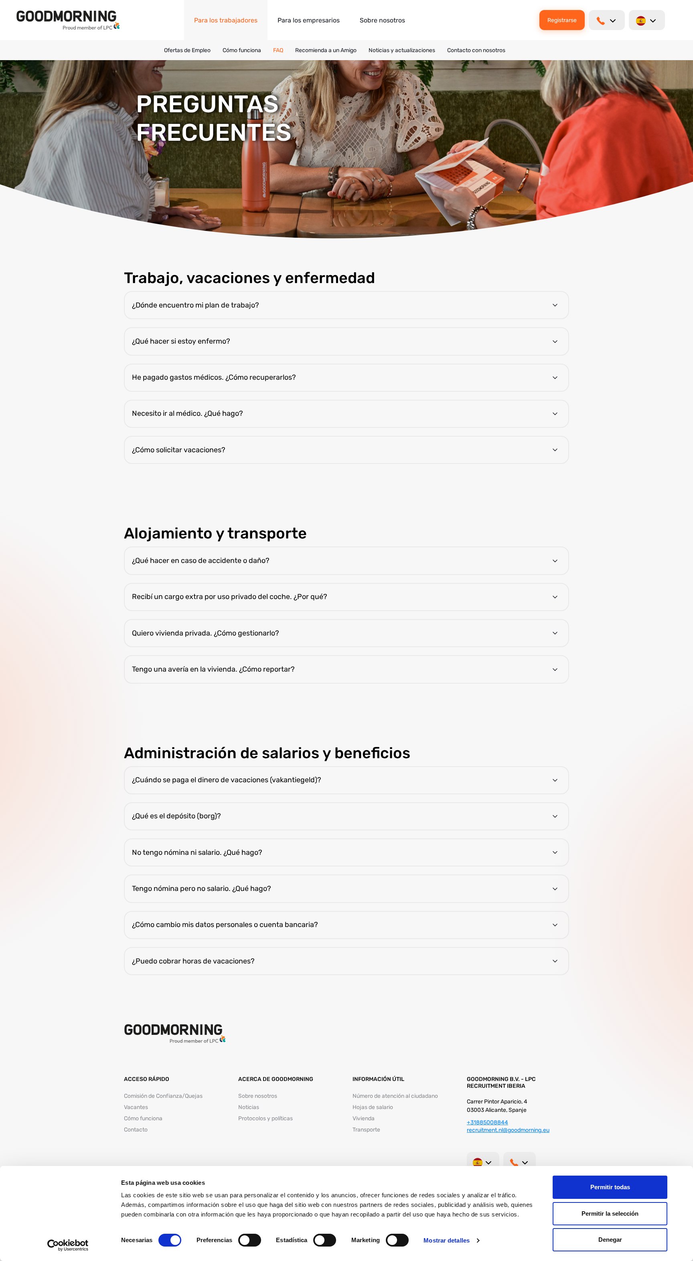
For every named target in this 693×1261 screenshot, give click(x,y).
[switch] (249, 1240)
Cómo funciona (242, 50)
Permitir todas (610, 1187)
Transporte (366, 1129)
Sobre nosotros (382, 20)
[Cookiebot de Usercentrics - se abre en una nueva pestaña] (68, 1245)
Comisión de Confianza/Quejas (163, 1096)
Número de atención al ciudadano (395, 1096)
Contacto (136, 1129)
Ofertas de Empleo (187, 50)
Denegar (610, 1239)
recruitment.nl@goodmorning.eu (508, 1130)
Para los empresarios (309, 20)
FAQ (278, 50)
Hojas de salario (373, 1107)
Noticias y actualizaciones (402, 50)
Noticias (248, 1107)
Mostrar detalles (447, 1240)
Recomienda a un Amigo (326, 50)
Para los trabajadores (225, 20)
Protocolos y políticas (265, 1118)
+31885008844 (487, 1122)
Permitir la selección (610, 1213)
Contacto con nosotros (476, 50)
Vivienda (364, 1118)
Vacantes (136, 1107)
